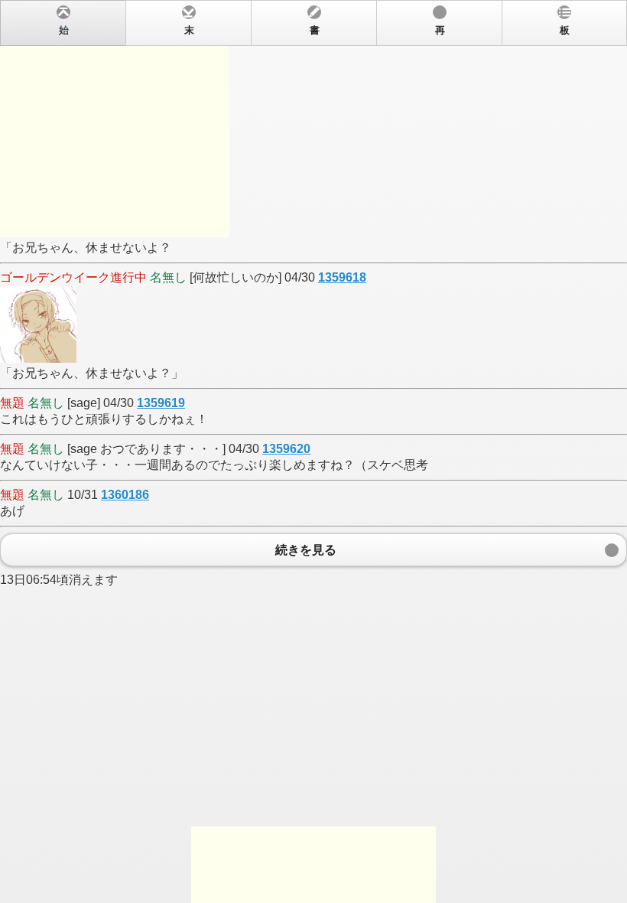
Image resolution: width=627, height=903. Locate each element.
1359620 (286, 448)
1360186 (125, 494)
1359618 (342, 277)
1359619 (161, 402)
